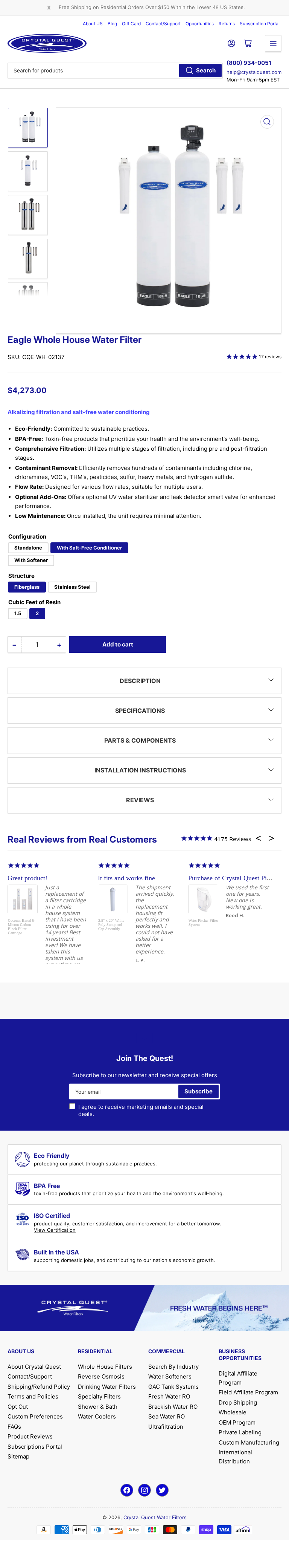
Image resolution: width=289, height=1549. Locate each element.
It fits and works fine (126, 878)
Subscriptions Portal (35, 1446)
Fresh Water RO (169, 1396)
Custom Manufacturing (249, 1442)
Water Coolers (97, 1416)
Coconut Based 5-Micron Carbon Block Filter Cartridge (21, 926)
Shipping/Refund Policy (39, 1386)
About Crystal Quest (34, 1366)
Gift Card (131, 23)
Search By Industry (173, 1366)
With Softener (31, 560)
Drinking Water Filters (107, 1386)
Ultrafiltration (165, 1426)
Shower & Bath (97, 1406)
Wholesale (232, 1412)
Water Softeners (170, 1376)
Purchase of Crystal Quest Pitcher (234, 878)
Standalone (28, 548)
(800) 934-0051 (249, 62)
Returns (227, 23)
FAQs (14, 1426)
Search (206, 70)
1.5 (17, 613)
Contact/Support (163, 23)
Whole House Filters (105, 1366)
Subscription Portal (260, 23)
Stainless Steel (72, 587)
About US (93, 23)
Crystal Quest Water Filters (155, 1517)
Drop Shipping (238, 1402)
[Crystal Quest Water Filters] (47, 43)
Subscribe (198, 1091)
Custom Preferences (35, 1416)
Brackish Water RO (173, 1406)
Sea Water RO (166, 1416)
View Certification (55, 1230)
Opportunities (200, 23)
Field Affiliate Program (248, 1392)
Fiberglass (27, 587)
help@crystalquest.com (254, 72)
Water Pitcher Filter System (203, 922)
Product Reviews (30, 1436)
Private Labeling (240, 1432)
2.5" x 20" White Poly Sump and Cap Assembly (111, 924)
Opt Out (18, 1406)
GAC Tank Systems (173, 1386)
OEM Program (237, 1422)
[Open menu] (273, 43)
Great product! (27, 878)
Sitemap (18, 1456)
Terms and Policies (33, 1396)
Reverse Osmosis (101, 1376)
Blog (112, 23)
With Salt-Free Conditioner (89, 548)
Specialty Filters (99, 1396)
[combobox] (115, 70)
